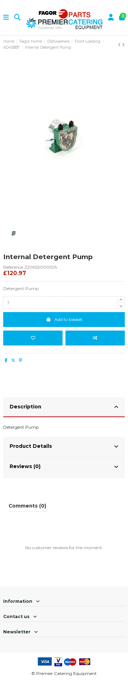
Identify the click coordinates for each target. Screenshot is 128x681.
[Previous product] (120, 44)
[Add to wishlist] (33, 338)
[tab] (64, 407)
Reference (13, 267)
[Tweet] (13, 360)
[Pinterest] (20, 360)
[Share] (6, 360)
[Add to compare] (95, 338)
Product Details (31, 446)
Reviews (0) (25, 466)
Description (25, 406)
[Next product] (123, 44)
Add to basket (68, 319)
